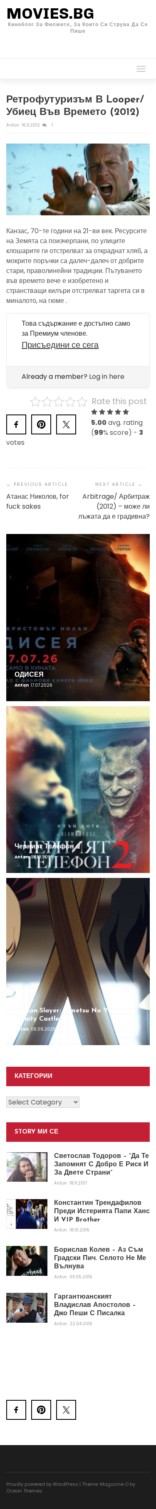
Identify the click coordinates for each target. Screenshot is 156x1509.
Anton (13, 125)
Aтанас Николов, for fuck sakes (37, 501)
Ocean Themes (24, 1490)
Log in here (106, 376)
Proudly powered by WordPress (42, 1484)
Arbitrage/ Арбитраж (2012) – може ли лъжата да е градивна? (114, 506)
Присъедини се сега (60, 345)
